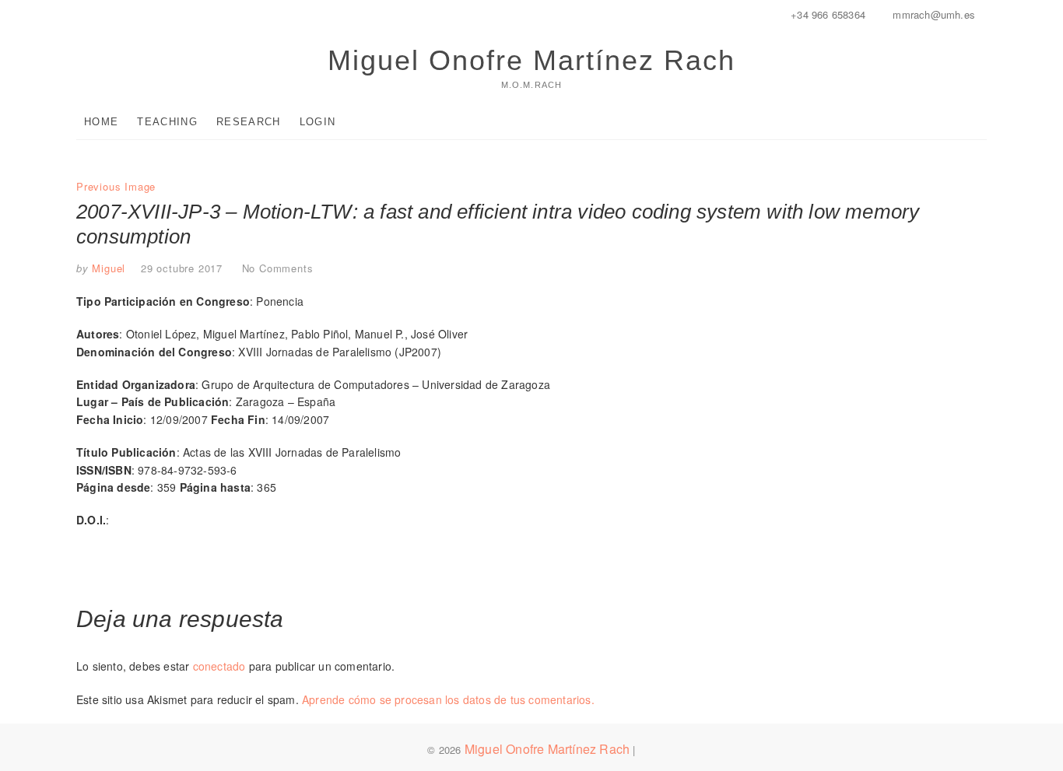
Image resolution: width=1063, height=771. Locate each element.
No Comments (278, 268)
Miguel (107, 268)
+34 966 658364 (826, 14)
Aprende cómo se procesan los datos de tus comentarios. (448, 699)
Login (318, 122)
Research (248, 122)
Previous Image (116, 186)
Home (101, 122)
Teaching (167, 122)
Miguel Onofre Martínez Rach (531, 60)
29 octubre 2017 (182, 268)
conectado (219, 666)
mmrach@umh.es (932, 14)
